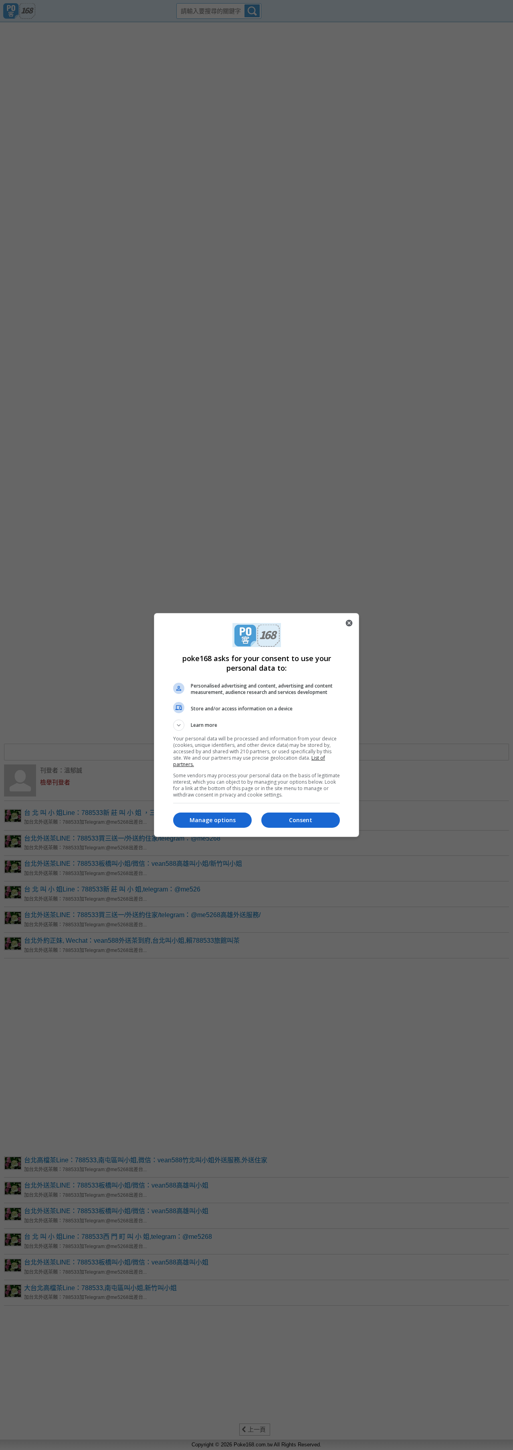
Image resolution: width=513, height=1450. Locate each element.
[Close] (349, 623)
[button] (256, 725)
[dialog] (256, 725)
